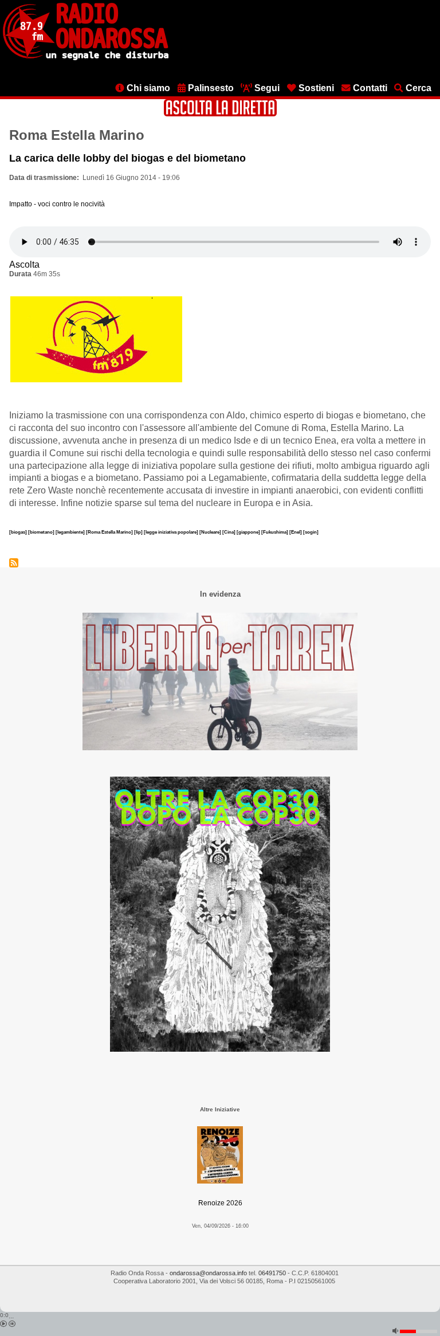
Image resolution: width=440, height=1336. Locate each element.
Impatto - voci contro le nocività (57, 204)
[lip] (139, 532)
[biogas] (18, 532)
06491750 (272, 1273)
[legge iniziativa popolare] (171, 532)
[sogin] (311, 532)
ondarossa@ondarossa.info (208, 1273)
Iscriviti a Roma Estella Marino (13, 562)
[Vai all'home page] (85, 58)
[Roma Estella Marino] (110, 532)
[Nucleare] (210, 532)
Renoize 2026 (220, 1203)
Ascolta (24, 264)
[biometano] (42, 532)
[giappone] (249, 532)
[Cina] (229, 532)
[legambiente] (71, 532)
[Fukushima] (275, 532)
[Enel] (296, 532)
